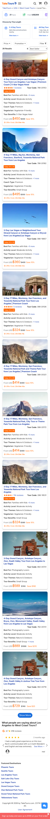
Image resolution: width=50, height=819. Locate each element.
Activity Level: (10, 99)
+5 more (31, 95)
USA (15, 8)
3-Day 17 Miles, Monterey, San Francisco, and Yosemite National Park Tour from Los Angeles (25, 489)
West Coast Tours (27, 8)
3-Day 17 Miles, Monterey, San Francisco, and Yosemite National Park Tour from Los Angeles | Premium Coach (25, 301)
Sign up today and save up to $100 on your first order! (25, 816)
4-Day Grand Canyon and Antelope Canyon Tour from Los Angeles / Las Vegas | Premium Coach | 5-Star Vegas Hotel (25, 82)
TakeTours (6, 8)
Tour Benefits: (10, 114)
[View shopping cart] (40, 3)
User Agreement (25, 809)
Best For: (8, 95)
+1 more (36, 103)
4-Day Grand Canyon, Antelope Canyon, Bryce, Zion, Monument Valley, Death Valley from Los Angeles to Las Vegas (24, 621)
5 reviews (17, 307)
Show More (25, 715)
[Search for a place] (35, 3)
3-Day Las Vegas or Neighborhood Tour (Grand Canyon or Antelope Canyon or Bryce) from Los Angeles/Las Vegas (25, 233)
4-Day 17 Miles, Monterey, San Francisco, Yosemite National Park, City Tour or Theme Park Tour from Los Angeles (24, 421)
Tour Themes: (10, 103)
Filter (42, 43)
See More (38, 746)
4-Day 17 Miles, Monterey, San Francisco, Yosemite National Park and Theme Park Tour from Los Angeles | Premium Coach (25, 369)
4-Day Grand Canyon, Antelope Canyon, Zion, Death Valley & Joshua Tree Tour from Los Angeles (24, 681)
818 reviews (16, 731)
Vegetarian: (9, 110)
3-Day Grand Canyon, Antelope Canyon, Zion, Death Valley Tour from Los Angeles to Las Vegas (24, 561)
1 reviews (17, 88)
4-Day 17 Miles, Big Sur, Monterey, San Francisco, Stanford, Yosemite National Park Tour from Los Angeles (24, 157)
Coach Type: (9, 107)
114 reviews (18, 495)
